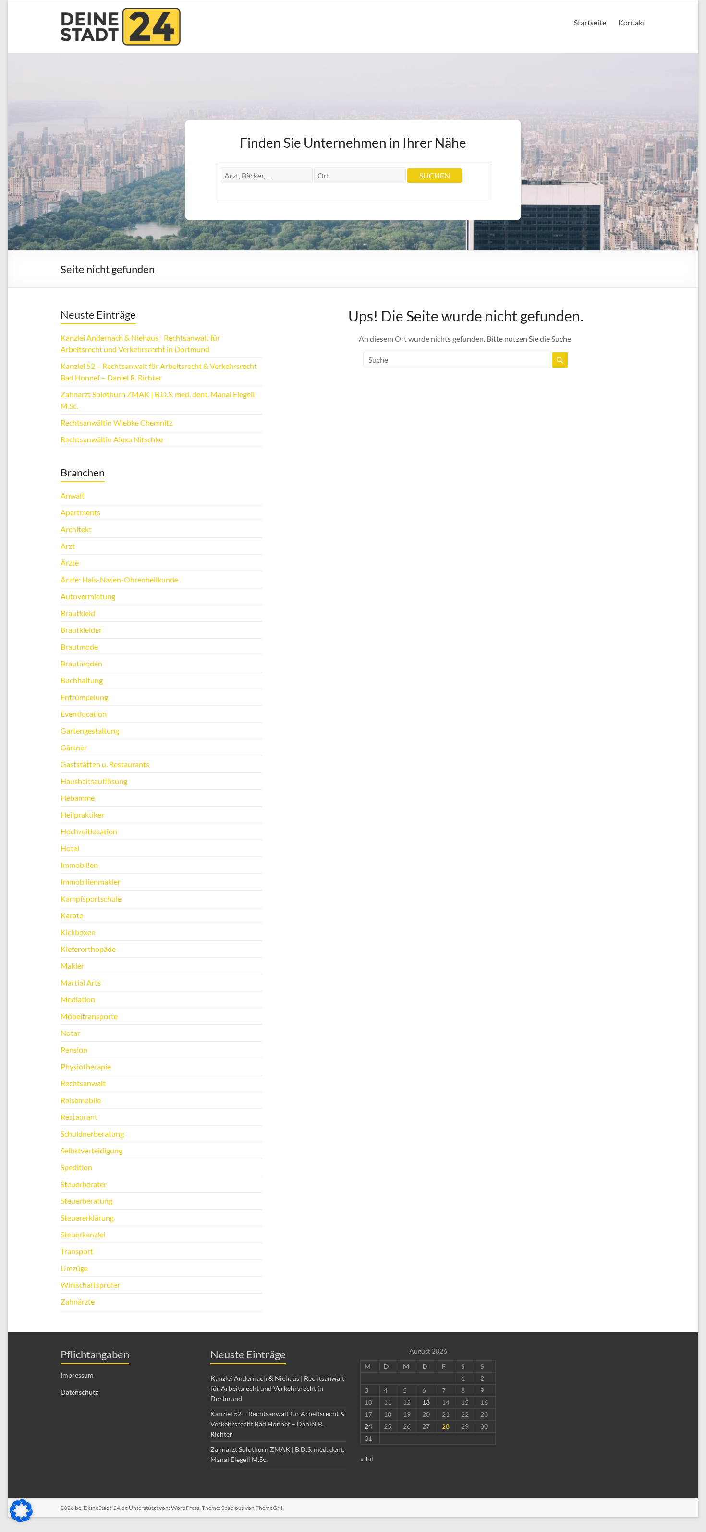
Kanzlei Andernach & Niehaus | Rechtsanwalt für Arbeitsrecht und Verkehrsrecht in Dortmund (277, 1388)
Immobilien (79, 864)
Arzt (68, 545)
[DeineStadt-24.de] (121, 12)
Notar (70, 1032)
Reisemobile (81, 1099)
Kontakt (631, 22)
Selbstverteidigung (91, 1150)
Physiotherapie (86, 1066)
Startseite (590, 22)
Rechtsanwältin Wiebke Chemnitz (116, 422)
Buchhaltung (82, 680)
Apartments (80, 512)
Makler (72, 965)
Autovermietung (88, 596)
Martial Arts (81, 982)
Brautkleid (78, 613)
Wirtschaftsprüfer (90, 1284)
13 (426, 1402)
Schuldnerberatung (92, 1133)
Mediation (78, 999)
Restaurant (79, 1116)
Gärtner (74, 747)
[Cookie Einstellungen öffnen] (21, 1519)
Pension (74, 1049)
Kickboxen (78, 932)
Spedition (76, 1167)
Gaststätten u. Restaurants (105, 764)
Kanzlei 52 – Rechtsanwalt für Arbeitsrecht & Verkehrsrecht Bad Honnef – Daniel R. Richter (277, 1424)
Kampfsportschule (91, 898)
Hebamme (78, 797)
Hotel (70, 848)
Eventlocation (84, 713)
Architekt (76, 529)
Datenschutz (79, 1392)
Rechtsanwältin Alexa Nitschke (112, 439)
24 (368, 1426)
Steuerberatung (86, 1200)
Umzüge (74, 1267)
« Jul (366, 1459)
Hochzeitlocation (89, 831)
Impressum (77, 1375)
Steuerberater (84, 1183)
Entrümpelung (84, 696)
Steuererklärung (87, 1217)
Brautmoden (81, 663)
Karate (72, 915)
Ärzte (70, 562)
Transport (77, 1251)
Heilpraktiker (82, 814)
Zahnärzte (78, 1301)
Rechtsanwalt (83, 1083)
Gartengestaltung (90, 730)
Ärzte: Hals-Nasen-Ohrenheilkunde (119, 579)
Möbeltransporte (89, 1016)
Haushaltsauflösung (94, 780)
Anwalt (73, 495)
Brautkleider (81, 629)
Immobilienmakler (91, 881)
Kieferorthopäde (88, 948)
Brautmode (79, 646)
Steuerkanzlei (83, 1234)
